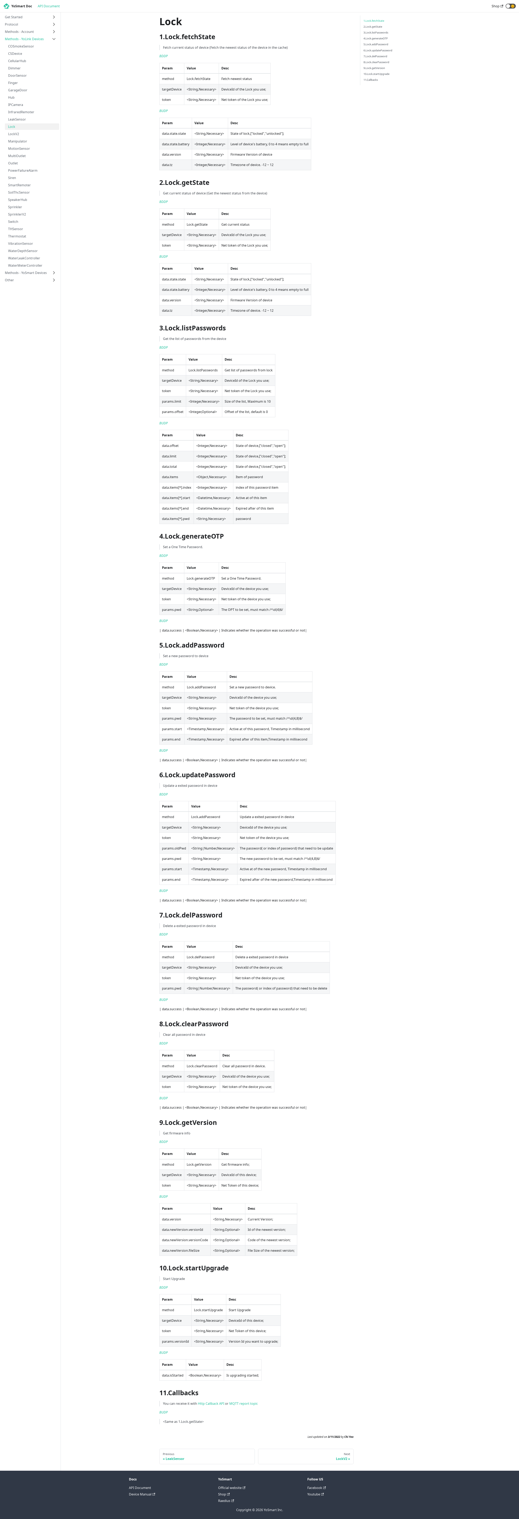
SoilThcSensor (19, 192)
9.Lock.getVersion (374, 68)
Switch (13, 221)
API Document (49, 6)
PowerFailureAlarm (23, 170)
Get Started (14, 17)
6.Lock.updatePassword (378, 50)
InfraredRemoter (21, 112)
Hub (11, 97)
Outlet (13, 163)
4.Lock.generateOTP (376, 38)
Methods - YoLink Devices (24, 39)
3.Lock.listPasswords (376, 32)
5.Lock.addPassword (376, 44)
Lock (11, 126)
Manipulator (17, 141)
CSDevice (15, 53)
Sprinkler (15, 207)
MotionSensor (19, 148)
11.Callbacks (371, 80)
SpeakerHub (17, 199)
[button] (511, 6)
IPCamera (15, 104)
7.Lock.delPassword (375, 56)
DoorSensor (17, 75)
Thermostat (17, 236)
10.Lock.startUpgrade (376, 74)
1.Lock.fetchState (374, 21)
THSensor (15, 229)
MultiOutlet (17, 156)
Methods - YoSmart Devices (26, 273)
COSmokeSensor (21, 46)
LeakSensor (17, 119)
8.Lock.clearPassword (376, 62)
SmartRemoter (19, 185)
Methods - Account (19, 31)
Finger (13, 83)
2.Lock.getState (373, 26)
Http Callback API (211, 1403)
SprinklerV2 (17, 214)
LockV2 (13, 134)
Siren (12, 178)
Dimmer (14, 68)
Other (9, 280)
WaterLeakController (24, 258)
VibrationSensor (20, 243)
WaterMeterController (25, 265)
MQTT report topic (243, 1403)
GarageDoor (17, 90)
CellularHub (17, 61)
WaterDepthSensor (23, 251)
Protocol (11, 24)
